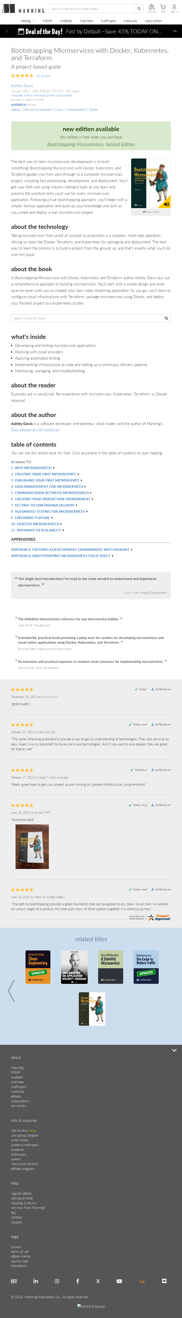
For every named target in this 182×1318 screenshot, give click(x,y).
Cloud (58, 110)
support (16, 1222)
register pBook (21, 1193)
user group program (25, 1135)
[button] (7, 31)
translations (19, 1265)
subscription (153, 20)
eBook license (20, 1256)
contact (16, 1217)
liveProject (108, 20)
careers (16, 1159)
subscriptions (20, 1100)
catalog (26, 20)
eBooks (16, 1096)
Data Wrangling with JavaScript (35, 429)
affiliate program (22, 1168)
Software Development (37, 110)
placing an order (22, 1198)
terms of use (20, 1251)
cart (163, 11)
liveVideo (86, 20)
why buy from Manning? (28, 1207)
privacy (16, 1246)
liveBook (66, 20)
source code (19, 1261)
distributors (19, 1154)
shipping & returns (24, 1202)
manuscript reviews (24, 1163)
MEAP (47, 20)
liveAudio (130, 20)
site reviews (23, 1130)
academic (17, 1149)
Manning (17, 1067)
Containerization (75, 110)
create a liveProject (24, 1144)
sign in (174, 11)
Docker (93, 110)
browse (152, 11)
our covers (18, 1105)
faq (13, 1212)
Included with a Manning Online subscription (41, 95)
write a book (19, 1139)
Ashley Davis (22, 85)
